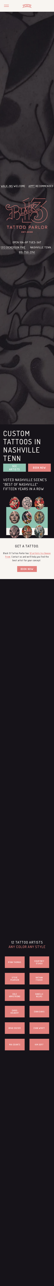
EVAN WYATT (39, 1028)
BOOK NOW (39, 467)
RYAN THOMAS (14, 962)
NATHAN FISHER (39, 978)
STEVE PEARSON (14, 978)
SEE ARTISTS (14, 467)
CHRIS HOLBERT (15, 1011)
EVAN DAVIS (39, 1011)
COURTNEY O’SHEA (39, 962)
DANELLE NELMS (39, 995)
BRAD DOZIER (15, 1028)
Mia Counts (14, 1044)
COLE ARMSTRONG (14, 995)
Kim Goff (39, 1044)
